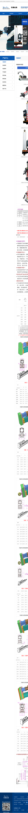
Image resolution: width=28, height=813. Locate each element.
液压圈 (22, 810)
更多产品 (4, 88)
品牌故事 (11, 13)
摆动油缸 (4, 78)
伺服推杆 (4, 61)
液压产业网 (16, 810)
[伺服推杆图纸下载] (21, 30)
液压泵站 (4, 82)
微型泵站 (4, 85)
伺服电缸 (17, 51)
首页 (3, 13)
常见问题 (21, 804)
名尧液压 (7, 51)
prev (1, 32)
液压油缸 (4, 75)
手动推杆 (4, 71)
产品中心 (20, 13)
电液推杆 (22, 51)
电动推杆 (12, 51)
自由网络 (19, 802)
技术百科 (15, 804)
